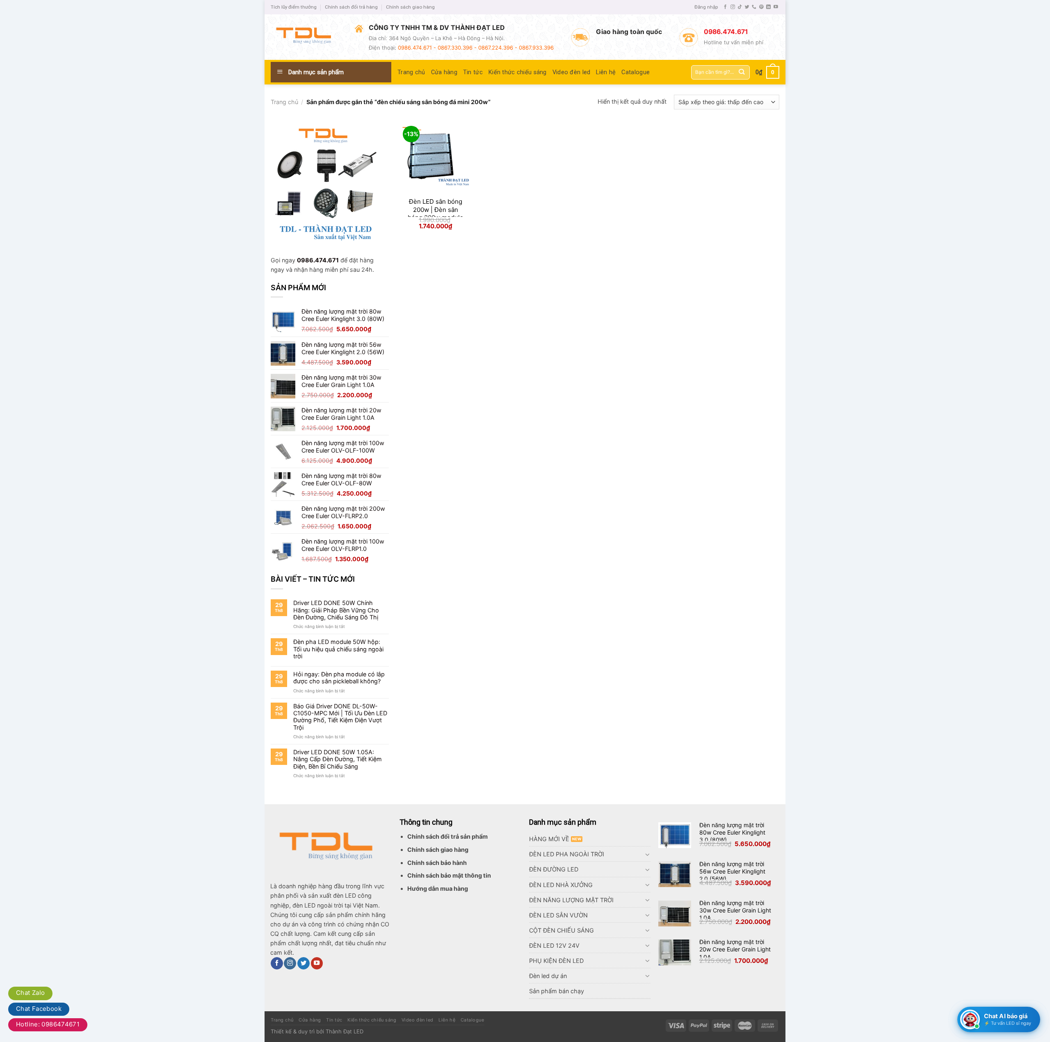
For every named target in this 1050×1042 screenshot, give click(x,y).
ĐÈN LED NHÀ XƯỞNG (561, 884)
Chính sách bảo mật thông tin (449, 875)
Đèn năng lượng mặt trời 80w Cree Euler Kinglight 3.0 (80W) (732, 832)
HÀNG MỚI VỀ (549, 838)
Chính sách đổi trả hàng (351, 7)
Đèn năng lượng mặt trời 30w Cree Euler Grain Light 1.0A (735, 910)
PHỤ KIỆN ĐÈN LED (556, 960)
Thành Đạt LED (344, 1031)
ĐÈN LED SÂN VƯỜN (558, 915)
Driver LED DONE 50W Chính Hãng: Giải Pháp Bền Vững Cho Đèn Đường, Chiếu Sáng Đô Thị (336, 610)
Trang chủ (411, 72)
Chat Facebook (39, 1008)
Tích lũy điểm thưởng (294, 7)
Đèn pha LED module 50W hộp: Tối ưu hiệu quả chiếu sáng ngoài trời (338, 649)
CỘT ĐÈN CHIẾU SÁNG (561, 930)
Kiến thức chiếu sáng (517, 72)
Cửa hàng (444, 72)
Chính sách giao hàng (410, 7)
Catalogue (635, 72)
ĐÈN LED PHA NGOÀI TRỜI (566, 854)
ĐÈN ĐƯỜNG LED (553, 869)
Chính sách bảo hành (437, 862)
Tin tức (473, 72)
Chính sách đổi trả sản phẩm (447, 836)
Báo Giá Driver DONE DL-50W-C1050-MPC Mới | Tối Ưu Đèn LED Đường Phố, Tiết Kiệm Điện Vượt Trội (340, 717)
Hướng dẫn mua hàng (437, 888)
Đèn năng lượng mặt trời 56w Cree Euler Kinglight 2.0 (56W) (732, 871)
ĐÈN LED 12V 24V (554, 945)
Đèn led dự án (548, 975)
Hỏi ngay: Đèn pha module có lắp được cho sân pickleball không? (339, 678)
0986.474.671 (318, 260)
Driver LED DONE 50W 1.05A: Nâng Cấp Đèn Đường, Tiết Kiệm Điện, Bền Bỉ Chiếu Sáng (337, 759)
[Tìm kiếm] (741, 72)
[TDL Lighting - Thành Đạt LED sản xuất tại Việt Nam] (306, 37)
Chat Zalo (30, 992)
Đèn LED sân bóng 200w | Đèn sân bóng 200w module (435, 209)
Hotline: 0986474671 (48, 1024)
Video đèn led (571, 72)
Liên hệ (606, 72)
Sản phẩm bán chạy (556, 990)
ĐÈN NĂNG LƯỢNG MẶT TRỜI (571, 899)
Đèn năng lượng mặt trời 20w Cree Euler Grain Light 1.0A (735, 949)
